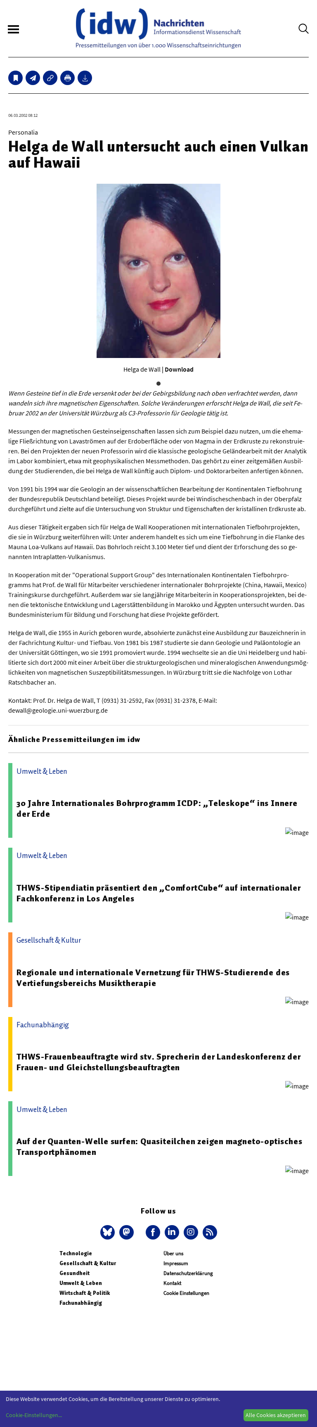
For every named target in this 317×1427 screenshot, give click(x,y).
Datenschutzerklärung (188, 1273)
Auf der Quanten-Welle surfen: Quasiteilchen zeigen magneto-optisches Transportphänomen (159, 1146)
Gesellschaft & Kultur (87, 1263)
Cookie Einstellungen (186, 1293)
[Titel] (15, 78)
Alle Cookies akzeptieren (276, 1415)
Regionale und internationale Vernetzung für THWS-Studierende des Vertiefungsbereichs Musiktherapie (153, 977)
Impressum (175, 1263)
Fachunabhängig (80, 1303)
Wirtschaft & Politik (84, 1293)
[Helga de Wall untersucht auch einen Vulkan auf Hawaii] (33, 78)
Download (179, 369)
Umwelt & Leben (80, 1283)
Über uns (173, 1253)
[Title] (50, 78)
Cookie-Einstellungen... (34, 1415)
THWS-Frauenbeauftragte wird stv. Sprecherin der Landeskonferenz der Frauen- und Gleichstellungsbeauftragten (159, 1062)
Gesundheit (74, 1273)
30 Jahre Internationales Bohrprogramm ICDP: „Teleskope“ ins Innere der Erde (157, 808)
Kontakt (172, 1283)
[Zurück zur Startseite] (158, 28)
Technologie (75, 1253)
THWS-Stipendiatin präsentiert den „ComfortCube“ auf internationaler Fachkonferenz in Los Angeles (159, 893)
